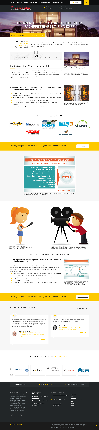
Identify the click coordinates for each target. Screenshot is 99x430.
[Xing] (14, 415)
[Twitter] (18, 415)
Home (12, 2)
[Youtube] (21, 415)
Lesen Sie (66, 103)
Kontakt (77, 2)
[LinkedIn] (11, 415)
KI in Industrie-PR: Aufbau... (59, 399)
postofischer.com (49, 384)
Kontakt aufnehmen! (83, 297)
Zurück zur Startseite (16, 35)
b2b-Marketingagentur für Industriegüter (39, 404)
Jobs (72, 401)
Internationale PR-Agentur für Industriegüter (40, 397)
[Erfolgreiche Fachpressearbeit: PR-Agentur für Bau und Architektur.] (49, 174)
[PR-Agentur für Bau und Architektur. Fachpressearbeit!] (76, 93)
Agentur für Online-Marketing (40, 400)
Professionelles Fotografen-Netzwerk (22, 102)
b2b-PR (26, 2)
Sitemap (73, 403)
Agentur (19, 2)
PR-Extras (33, 2)
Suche (72, 405)
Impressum (73, 398)
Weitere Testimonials (82, 308)
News (62, 2)
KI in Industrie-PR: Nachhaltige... (60, 395)
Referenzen (55, 2)
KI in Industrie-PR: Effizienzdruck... (57, 404)
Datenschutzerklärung (76, 399)
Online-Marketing (44, 2)
